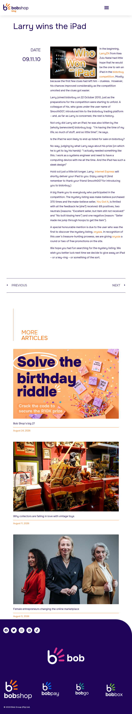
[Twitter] (14, 630)
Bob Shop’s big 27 (24, 423)
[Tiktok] (37, 630)
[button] (106, 7)
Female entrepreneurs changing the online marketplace (46, 609)
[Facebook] (6, 630)
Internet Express (104, 171)
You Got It (102, 201)
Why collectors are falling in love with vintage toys (43, 516)
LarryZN (104, 53)
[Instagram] (21, 630)
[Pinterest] (29, 630)
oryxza (98, 231)
